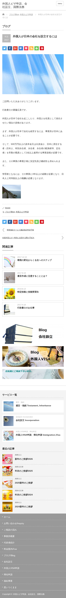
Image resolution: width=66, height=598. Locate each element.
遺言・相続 (20, 402)
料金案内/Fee (10, 549)
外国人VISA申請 (11, 568)
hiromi (7, 208)
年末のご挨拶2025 (24, 471)
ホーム (7, 517)
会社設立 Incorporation (24, 417)
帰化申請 (8, 574)
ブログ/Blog (14, 14)
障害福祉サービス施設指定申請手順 (20, 230)
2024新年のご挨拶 (24, 506)
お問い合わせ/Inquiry (14, 523)
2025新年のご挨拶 (24, 483)
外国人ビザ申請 (26, 14)
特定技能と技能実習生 (28, 292)
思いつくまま (10, 587)
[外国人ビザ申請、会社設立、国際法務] (15, 5)
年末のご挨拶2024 (24, 494)
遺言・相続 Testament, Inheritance (33, 405)
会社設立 (8, 561)
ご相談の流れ (10, 530)
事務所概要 (9, 536)
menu (60, 3)
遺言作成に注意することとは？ (32, 276)
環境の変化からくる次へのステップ (34, 260)
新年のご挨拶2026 (24, 459)
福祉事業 (8, 581)
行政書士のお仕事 (26, 307)
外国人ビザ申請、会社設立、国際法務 (29, 594)
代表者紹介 (9, 542)
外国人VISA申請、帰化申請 (26, 431)
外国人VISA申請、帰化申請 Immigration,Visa (38, 435)
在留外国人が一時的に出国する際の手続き (18, 238)
